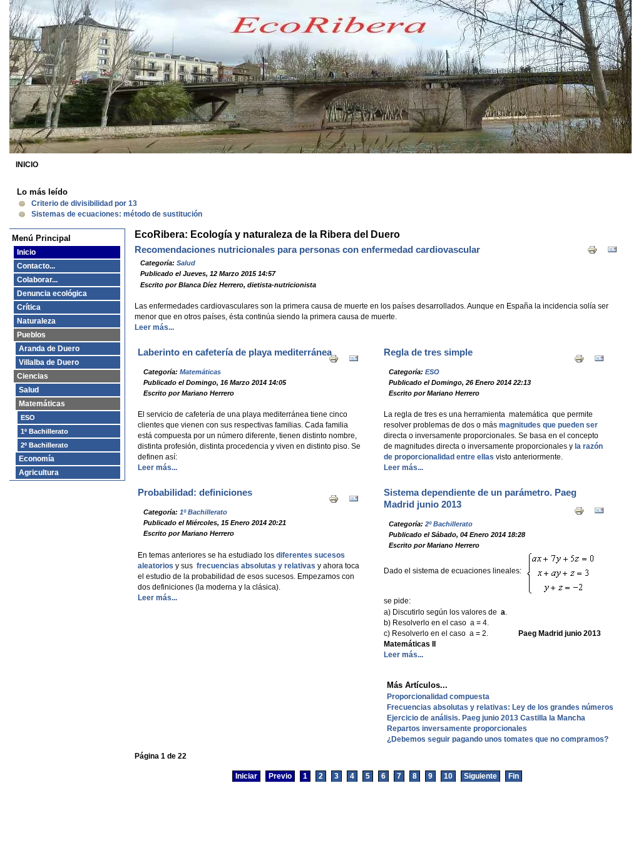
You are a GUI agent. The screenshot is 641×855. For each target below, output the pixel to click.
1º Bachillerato (44, 431)
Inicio (26, 252)
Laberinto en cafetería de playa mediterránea (235, 352)
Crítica (29, 307)
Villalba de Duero (49, 362)
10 (448, 776)
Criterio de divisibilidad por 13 (84, 203)
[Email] (612, 252)
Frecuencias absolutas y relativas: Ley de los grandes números (500, 707)
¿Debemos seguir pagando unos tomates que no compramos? (497, 739)
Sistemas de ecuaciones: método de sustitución (116, 214)
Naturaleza (36, 321)
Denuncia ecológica (52, 293)
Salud (29, 390)
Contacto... (36, 266)
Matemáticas (42, 403)
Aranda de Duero (49, 348)
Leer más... (154, 327)
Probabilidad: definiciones (195, 493)
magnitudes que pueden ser (548, 425)
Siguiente (480, 776)
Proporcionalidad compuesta (438, 696)
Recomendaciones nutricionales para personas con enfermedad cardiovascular (307, 250)
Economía (36, 458)
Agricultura (39, 472)
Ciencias (32, 376)
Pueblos (31, 334)
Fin (513, 776)
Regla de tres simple (428, 352)
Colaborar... (37, 279)
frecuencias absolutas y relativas (256, 565)
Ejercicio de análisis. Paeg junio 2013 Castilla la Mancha (486, 718)
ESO (28, 417)
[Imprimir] (592, 252)
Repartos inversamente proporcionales (457, 728)
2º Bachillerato (44, 445)
